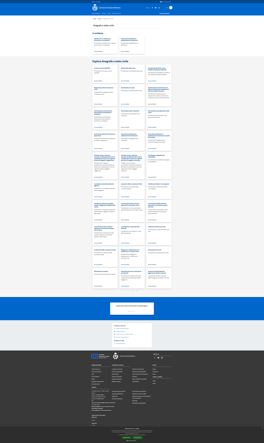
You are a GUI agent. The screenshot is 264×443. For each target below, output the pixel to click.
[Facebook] (151, 8)
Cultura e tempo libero (117, 371)
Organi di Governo (96, 369)
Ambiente (134, 376)
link (145, 434)
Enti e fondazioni (95, 376)
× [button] (262, 428)
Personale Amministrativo (98, 381)
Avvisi (154, 374)
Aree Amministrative (96, 371)
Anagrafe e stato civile (117, 369)
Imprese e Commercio (117, 376)
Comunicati (155, 371)
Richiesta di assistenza (117, 398)
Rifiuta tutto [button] (137, 437)
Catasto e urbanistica (117, 379)
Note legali (134, 400)
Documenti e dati (96, 384)
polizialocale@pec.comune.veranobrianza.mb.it (103, 406)
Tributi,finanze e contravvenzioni (140, 374)
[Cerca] (170, 7)
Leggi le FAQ (115, 396)
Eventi (154, 383)
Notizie (154, 369)
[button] (132, 440)
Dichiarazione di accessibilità (139, 403)
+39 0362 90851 (100, 395)
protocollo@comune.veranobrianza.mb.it (101, 410)
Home (94, 18)
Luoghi (154, 381)
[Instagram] (158, 8)
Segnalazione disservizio (117, 393)
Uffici (93, 374)
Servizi (99, 18)
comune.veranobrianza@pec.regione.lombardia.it (103, 402)
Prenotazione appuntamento (118, 391)
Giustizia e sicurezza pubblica (139, 371)
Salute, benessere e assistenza (139, 379)
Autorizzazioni (135, 381)
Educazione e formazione (138, 369)
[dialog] (132, 435)
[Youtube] (155, 8)
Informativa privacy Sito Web (139, 393)
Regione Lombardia (96, 2)
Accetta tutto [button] (126, 437)
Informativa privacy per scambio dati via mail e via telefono (141, 397)
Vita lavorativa (115, 374)
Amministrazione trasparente (139, 391)
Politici (93, 379)
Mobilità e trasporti (116, 381)
